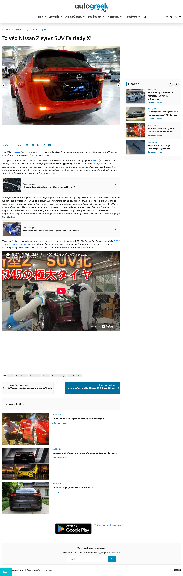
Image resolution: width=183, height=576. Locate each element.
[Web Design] (176, 570)
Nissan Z (46, 376)
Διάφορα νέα (35, 376)
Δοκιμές (54, 16)
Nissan (10, 376)
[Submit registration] (112, 559)
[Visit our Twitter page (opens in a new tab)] (175, 16)
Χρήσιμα (113, 16)
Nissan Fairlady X (74, 376)
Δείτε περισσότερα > (59, 423)
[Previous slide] (4, 85)
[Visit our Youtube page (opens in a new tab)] (179, 16)
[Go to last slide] (171, 84)
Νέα (40, 16)
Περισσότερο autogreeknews (12, 570)
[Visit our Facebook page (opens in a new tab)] (166, 16)
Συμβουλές (95, 16)
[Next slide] (118, 85)
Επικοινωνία (48, 570)
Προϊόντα (131, 16)
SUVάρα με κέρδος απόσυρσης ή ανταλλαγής (30, 388)
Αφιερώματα (73, 16)
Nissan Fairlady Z (58, 376)
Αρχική (5, 29)
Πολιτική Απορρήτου (34, 570)
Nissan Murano (21, 376)
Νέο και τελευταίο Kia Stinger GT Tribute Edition (91, 388)
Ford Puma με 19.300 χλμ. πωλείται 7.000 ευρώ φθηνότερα (160, 95)
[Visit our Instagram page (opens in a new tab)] (170, 16)
